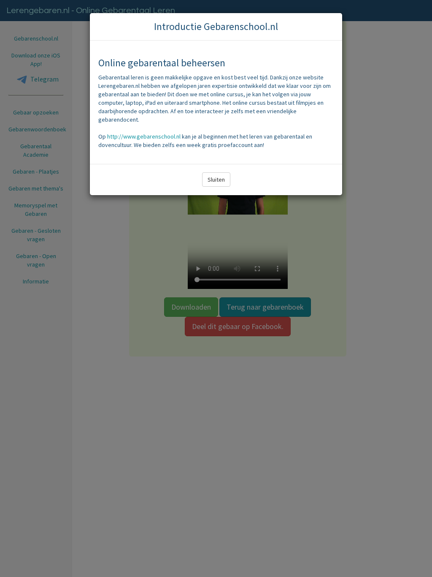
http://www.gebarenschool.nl (144, 136)
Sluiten (216, 179)
